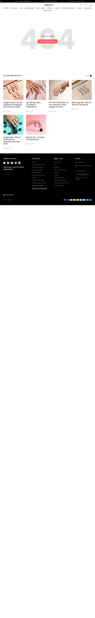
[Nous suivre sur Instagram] (8, 163)
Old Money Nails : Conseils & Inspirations (33, 104)
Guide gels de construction (61, 183)
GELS (38, 8)
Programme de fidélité (38, 180)
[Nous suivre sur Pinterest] (12, 163)
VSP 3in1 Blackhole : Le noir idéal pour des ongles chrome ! (58, 104)
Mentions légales (36, 172)
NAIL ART (79, 8)
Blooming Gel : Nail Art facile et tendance (81, 103)
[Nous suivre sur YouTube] (16, 163)
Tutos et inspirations (59, 185)
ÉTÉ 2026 (6, 8)
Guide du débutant (59, 178)
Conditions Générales (38, 167)
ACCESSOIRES (87, 8)
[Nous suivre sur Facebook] (4, 163)
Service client (57, 162)
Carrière (34, 178)
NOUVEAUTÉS (14, 8)
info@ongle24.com (84, 174)
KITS (21, 8)
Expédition (56, 167)
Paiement (56, 172)
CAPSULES (50, 8)
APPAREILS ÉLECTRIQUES (68, 8)
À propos (34, 162)
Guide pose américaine (60, 180)
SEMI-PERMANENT (29, 8)
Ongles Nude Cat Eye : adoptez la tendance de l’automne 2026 (13, 104)
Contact (56, 175)
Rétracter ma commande (39, 188)
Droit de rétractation (37, 170)
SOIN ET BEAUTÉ (47, 10)
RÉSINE (43, 8)
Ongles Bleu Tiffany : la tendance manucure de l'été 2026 (12, 140)
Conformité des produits (38, 165)
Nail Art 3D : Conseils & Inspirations (35, 138)
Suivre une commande (60, 170)
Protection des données (38, 175)
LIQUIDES (57, 8)
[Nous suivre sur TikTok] (19, 163)
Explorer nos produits (47, 41)
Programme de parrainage (39, 183)
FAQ (55, 165)
